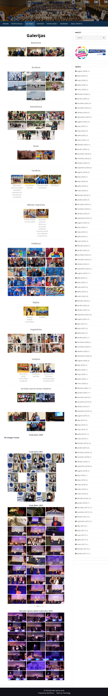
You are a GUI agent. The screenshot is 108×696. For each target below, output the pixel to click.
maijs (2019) (81, 429)
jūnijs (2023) (81, 227)
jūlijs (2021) (81, 324)
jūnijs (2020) (81, 370)
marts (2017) (81, 544)
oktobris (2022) (82, 264)
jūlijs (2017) (81, 526)
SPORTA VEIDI (52, 24)
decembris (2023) (83, 204)
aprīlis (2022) (81, 292)
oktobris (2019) (82, 406)
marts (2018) (81, 494)
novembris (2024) (83, 158)
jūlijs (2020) (81, 365)
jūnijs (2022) (81, 282)
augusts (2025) (82, 122)
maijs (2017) (81, 535)
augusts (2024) (82, 172)
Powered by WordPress (46, 693)
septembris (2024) (83, 168)
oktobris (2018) (82, 462)
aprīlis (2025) (81, 135)
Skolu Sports (76, 24)
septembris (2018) (83, 466)
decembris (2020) (83, 342)
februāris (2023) (82, 246)
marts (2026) (81, 89)
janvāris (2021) (82, 338)
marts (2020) (81, 383)
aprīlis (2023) (81, 236)
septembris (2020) (83, 356)
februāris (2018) (82, 498)
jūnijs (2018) (81, 480)
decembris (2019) (83, 397)
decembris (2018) (83, 452)
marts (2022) (81, 296)
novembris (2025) (83, 108)
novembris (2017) (83, 512)
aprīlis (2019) (81, 434)
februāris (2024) (82, 195)
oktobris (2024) (82, 163)
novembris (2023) (83, 209)
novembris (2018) (83, 457)
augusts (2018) (82, 471)
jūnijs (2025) (81, 126)
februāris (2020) (82, 388)
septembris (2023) (83, 218)
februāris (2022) (82, 301)
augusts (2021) (82, 319)
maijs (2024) (81, 181)
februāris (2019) (82, 443)
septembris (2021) (83, 315)
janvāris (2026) (82, 99)
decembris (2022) (83, 255)
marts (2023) (81, 241)
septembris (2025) (83, 117)
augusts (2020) (82, 361)
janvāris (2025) (82, 149)
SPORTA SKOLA (16, 24)
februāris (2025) (82, 145)
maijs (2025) (81, 131)
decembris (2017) (83, 508)
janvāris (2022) (82, 305)
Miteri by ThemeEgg (63, 693)
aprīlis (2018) (81, 489)
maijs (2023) (81, 232)
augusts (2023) (82, 223)
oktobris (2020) (82, 351)
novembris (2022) (83, 260)
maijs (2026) (81, 80)
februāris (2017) (82, 549)
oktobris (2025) (82, 113)
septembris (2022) (83, 269)
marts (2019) (81, 439)
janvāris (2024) (82, 200)
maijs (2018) (81, 485)
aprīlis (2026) (81, 85)
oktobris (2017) (82, 517)
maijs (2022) (81, 287)
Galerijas (29, 24)
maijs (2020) (81, 374)
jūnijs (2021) (81, 328)
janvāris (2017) (82, 553)
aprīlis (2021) (81, 333)
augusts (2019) (82, 416)
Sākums (6, 24)
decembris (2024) (83, 154)
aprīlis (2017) (81, 540)
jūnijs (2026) (81, 76)
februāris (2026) (82, 94)
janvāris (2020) (82, 393)
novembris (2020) (83, 347)
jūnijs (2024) (81, 177)
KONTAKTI (40, 24)
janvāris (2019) (82, 448)
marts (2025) (81, 140)
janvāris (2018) (82, 503)
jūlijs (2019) (81, 420)
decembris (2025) (83, 103)
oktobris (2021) (82, 310)
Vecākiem (63, 24)
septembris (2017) (83, 521)
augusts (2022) (82, 273)
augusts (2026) (82, 71)
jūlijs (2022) (81, 278)
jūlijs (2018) (81, 475)
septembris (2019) (83, 411)
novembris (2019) (83, 402)
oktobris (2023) (82, 214)
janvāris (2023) (82, 250)
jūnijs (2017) (81, 530)
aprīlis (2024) (81, 186)
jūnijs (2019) (81, 425)
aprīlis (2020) (81, 379)
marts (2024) (81, 191)
